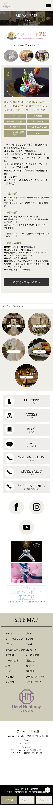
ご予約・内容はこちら (26, 282)
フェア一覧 (44, 799)
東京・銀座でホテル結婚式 (26, 788)
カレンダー (26, 799)
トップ (5, 306)
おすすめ (9, 799)
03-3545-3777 (26, 743)
